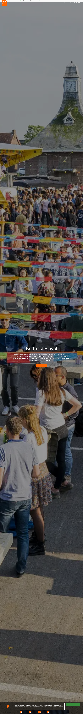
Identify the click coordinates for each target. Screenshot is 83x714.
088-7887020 (72, 2)
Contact (64, 2)
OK (73, 704)
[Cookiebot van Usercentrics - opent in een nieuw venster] (8, 712)
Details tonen (53, 712)
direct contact (41, 366)
